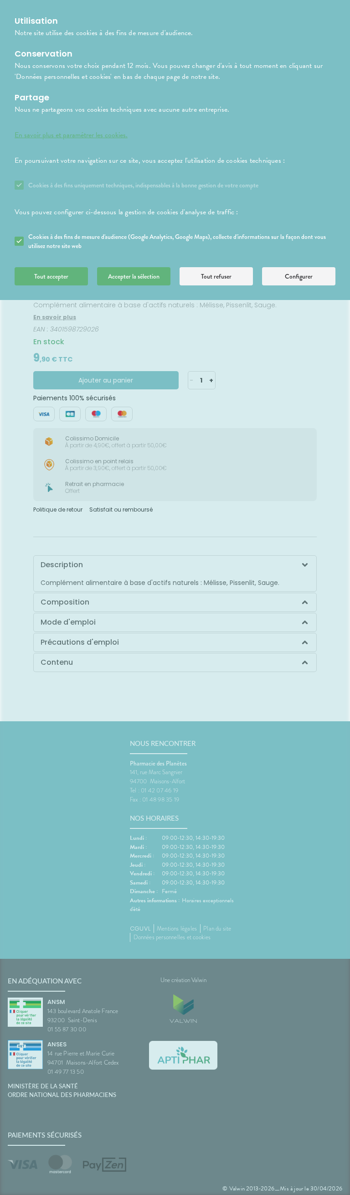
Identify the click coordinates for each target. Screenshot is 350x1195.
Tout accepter (51, 276)
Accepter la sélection (134, 276)
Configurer (299, 276)
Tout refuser (216, 276)
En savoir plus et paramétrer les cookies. (71, 134)
